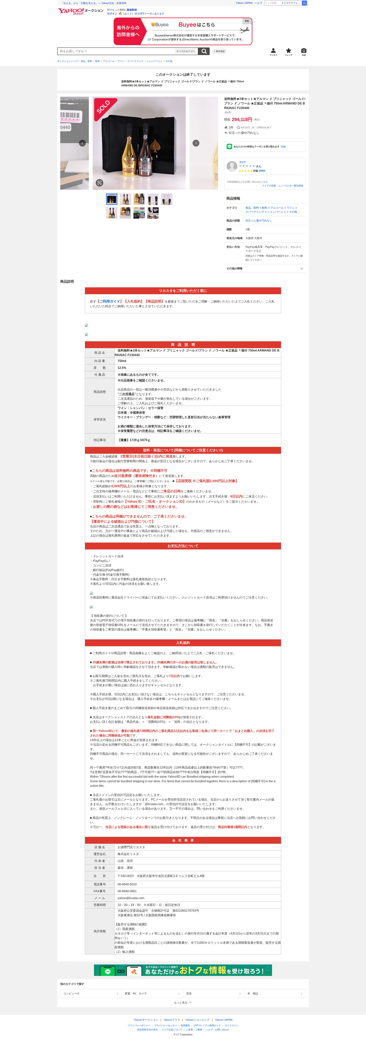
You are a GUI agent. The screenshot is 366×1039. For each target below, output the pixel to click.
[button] (265, 268)
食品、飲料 (86, 61)
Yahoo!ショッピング (197, 1019)
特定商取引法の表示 (147, 1029)
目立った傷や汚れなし (259, 220)
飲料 (97, 61)
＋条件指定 (219, 51)
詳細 (283, 146)
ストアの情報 (269, 185)
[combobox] (116, 51)
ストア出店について (172, 1029)
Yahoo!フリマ (172, 1019)
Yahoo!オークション (146, 1019)
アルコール (108, 61)
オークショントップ (67, 61)
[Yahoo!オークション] (81, 9)
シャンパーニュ (154, 61)
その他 (168, 61)
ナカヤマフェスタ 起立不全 (293, 3)
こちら (264, 182)
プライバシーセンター (165, 1025)
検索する (204, 51)
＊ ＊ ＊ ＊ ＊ (247, 166)
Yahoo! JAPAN (244, 3)
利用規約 (185, 1025)
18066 (261, 170)
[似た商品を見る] (99, 183)
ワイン (120, 61)
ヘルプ (258, 3)
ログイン (112, 13)
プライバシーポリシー (139, 1025)
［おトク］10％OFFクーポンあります (143, 13)
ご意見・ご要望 (194, 1029)
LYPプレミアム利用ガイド (207, 1025)
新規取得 (132, 9)
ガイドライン (231, 1025)
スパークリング (135, 61)
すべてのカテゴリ (186, 51)
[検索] (304, 3)
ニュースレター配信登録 (290, 185)
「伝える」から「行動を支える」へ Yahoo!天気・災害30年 (94, 3)
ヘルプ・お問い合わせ (217, 1029)
